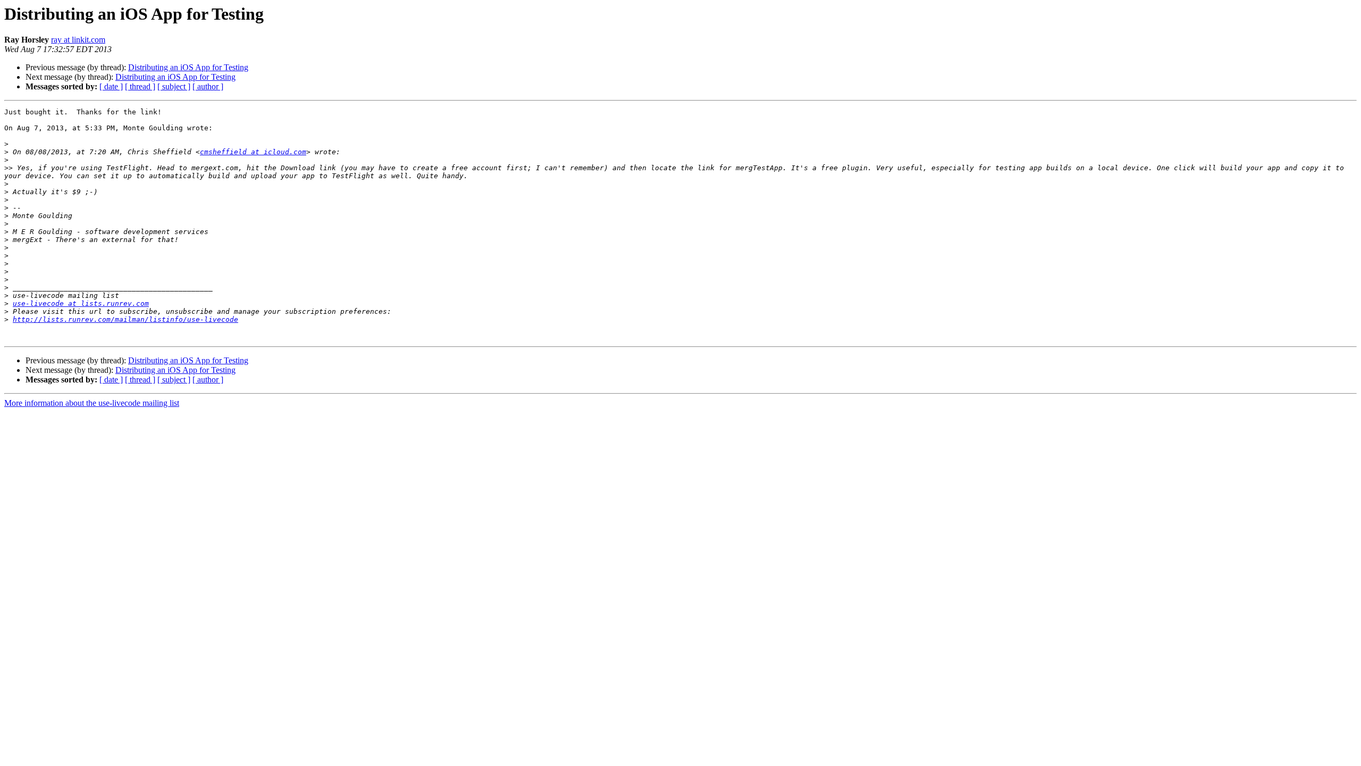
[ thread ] (140, 86)
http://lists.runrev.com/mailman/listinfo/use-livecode (125, 319)
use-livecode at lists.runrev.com (81, 303)
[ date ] (111, 86)
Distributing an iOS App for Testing (188, 67)
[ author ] (207, 86)
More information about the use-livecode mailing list (91, 402)
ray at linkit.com (78, 39)
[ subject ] (173, 86)
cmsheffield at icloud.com (253, 152)
